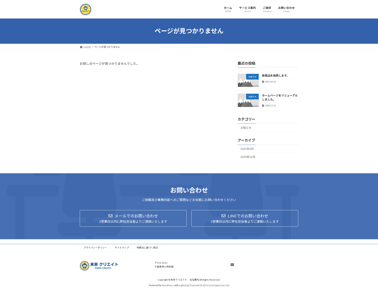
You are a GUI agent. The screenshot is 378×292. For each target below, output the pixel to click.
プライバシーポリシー (95, 247)
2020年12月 (247, 157)
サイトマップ (122, 247)
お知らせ (245, 127)
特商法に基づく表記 (147, 247)
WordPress (168, 285)
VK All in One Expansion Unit (214, 285)
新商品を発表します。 (275, 75)
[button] (133, 218)
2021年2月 (247, 148)
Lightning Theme (188, 285)
